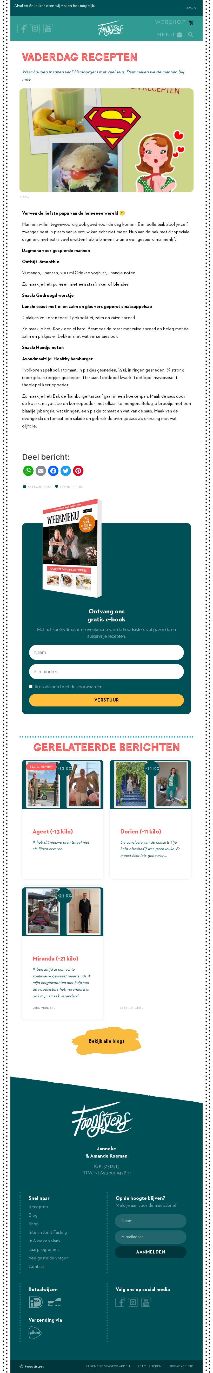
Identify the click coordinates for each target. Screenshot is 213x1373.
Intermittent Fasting (48, 1232)
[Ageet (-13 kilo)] (62, 784)
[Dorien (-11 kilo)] (150, 784)
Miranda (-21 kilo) (55, 959)
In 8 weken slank (45, 1241)
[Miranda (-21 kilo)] (62, 911)
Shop (34, 1224)
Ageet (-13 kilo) (52, 832)
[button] (190, 35)
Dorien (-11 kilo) (140, 832)
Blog (24, 197)
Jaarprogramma (44, 1249)
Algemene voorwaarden (108, 1366)
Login (191, 8)
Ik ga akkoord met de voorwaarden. (68, 686)
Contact (36, 1266)
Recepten (38, 1206)
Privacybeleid (181, 1366)
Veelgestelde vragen (49, 1258)
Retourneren (150, 1366)
